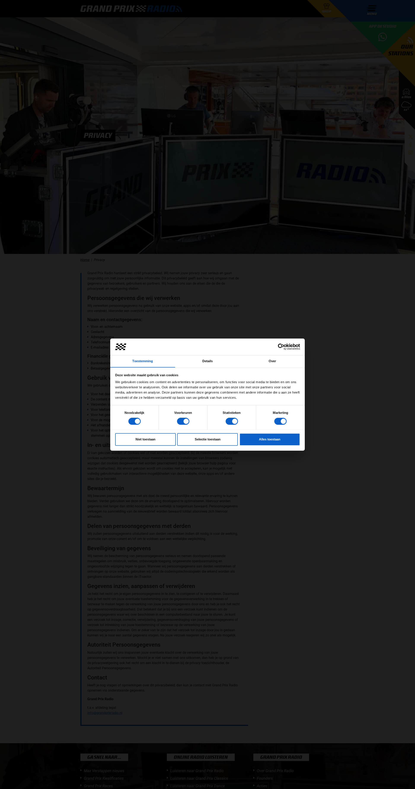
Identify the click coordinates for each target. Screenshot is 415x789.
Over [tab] (272, 361)
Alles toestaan (269, 439)
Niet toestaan (145, 439)
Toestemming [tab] (142, 361)
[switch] (183, 421)
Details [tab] (207, 361)
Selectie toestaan (207, 439)
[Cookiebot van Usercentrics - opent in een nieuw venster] (281, 346)
